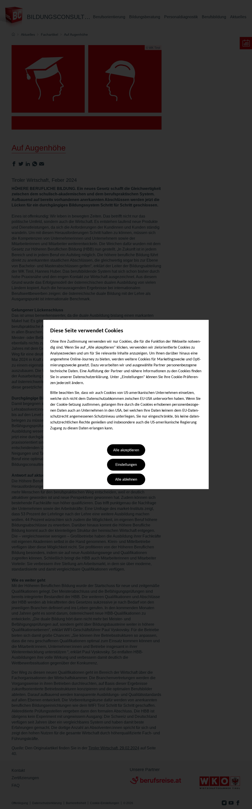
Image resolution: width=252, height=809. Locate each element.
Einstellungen (126, 465)
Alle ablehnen (126, 480)
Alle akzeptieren (126, 450)
